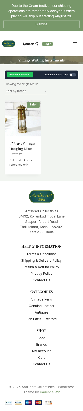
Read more (23, 173)
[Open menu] (77, 43)
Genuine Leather (41, 306)
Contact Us (41, 280)
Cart (41, 358)
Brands (41, 344)
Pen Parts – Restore (41, 319)
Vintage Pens (41, 299)
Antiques (41, 312)
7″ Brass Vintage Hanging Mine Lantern (22, 148)
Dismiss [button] (41, 24)
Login (47, 44)
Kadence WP (50, 392)
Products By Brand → (20, 74)
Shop (42, 338)
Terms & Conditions (41, 254)
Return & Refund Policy (41, 267)
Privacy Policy (42, 274)
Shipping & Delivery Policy (41, 260)
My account (41, 351)
